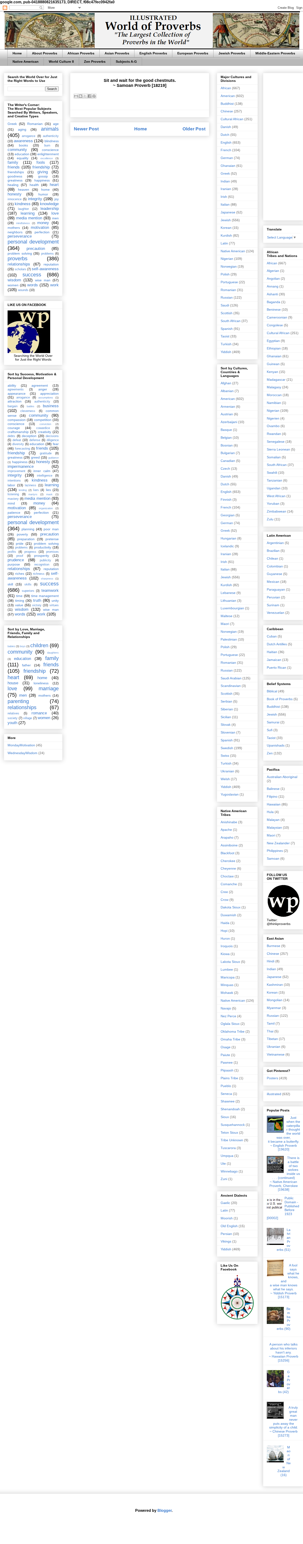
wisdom (14, 280)
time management (45, 596)
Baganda (273, 302)
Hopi (224, 931)
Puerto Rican (276, 667)
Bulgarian (228, 453)
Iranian (226, 189)
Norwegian (229, 266)
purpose (14, 564)
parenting (18, 701)
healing (13, 185)
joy (56, 199)
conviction (45, 424)
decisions (52, 436)
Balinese (273, 789)
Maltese (226, 616)
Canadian (228, 461)
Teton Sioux (229, 1132)
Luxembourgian (232, 608)
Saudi (225, 305)
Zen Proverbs (95, 61)
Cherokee (228, 861)
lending (23, 490)
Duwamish (228, 915)
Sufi (269, 730)
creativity (44, 432)
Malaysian (274, 827)
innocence (15, 199)
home (45, 189)
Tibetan (272, 1039)
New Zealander (278, 843)
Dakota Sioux (231, 907)
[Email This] (76, 96)
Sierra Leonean (278, 449)
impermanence (21, 466)
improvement (16, 471)
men (55, 218)
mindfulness (23, 223)
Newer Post (86, 128)
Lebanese (228, 593)
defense (34, 440)
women (13, 285)
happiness (42, 180)
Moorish (227, 1218)
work (54, 285)
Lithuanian (228, 600)
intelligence (44, 475)
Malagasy (274, 387)
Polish (225, 274)
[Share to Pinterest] (94, 96)
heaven (23, 189)
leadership (49, 208)
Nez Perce (228, 1016)
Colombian (275, 566)
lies (48, 490)
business (51, 406)
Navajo (226, 1008)
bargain (13, 406)
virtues (54, 605)
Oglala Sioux (230, 1024)
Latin (224, 243)
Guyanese (274, 574)
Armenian (228, 406)
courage (14, 428)
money (43, 223)
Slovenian (228, 732)
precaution (36, 248)
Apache (226, 830)
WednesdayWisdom (22, 753)
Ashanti (272, 294)
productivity (42, 547)
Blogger (164, 1511)
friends (14, 167)
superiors (28, 591)
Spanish (227, 329)
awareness (23, 141)
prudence (16, 560)
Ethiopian (274, 348)
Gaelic (225, 1203)
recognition (41, 564)
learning (28, 213)
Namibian (274, 403)
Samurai (273, 722)
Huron (225, 938)
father (26, 665)
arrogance (28, 136)
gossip (43, 176)
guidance (53, 457)
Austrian (227, 414)
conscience (50, 150)
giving (42, 172)
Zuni (224, 1179)
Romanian (35, 124)
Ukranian (227, 771)
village (27, 718)
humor (43, 194)
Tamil (271, 1023)
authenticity (51, 136)
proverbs (17, 258)
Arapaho (227, 837)
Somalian (274, 457)
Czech (225, 468)
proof (19, 555)
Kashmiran (275, 985)
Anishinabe (229, 822)
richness (39, 573)
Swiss (225, 755)
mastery (13, 498)
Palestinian (229, 639)
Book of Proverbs (280, 699)
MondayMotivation (21, 745)
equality (22, 158)
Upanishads (276, 745)
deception (29, 436)
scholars (20, 269)
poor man (51, 529)
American (228, 96)
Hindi (270, 961)
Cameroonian (277, 317)
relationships (19, 264)
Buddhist (227, 104)
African (226, 88)
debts (11, 436)
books (23, 145)
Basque (226, 430)
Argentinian (275, 543)
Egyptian (273, 341)
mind (11, 503)
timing (19, 600)
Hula (270, 812)
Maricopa (228, 977)
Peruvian (273, 597)
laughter (23, 209)
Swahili (272, 472)
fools (40, 162)
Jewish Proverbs (231, 53)
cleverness (27, 411)
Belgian (226, 437)
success (31, 275)
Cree (224, 892)
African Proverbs (80, 53)
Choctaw (227, 876)
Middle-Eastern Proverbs (275, 53)
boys (23, 646)
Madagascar (276, 379)
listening (13, 494)
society (13, 718)
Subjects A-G (126, 61)
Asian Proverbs (117, 53)
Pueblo (226, 1086)
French (226, 150)
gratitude (46, 453)
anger (42, 389)
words (32, 285)
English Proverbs (153, 53)
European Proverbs (192, 53)
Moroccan (274, 395)
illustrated (274, 1094)
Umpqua (227, 1156)
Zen (270, 753)
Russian (227, 297)
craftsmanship (18, 432)
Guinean (273, 364)
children (39, 645)
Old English (229, 1226)
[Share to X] (85, 96)
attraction (15, 401)
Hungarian (228, 538)
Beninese (274, 309)
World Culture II (61, 61)
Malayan (273, 820)
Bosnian (227, 445)
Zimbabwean (276, 511)
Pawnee (227, 1062)
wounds (23, 290)
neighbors (15, 232)
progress (30, 551)
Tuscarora (228, 1148)
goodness (15, 176)
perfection (42, 232)
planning (28, 529)
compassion (17, 420)
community (17, 149)
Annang (272, 286)
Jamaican (274, 660)
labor (11, 485)
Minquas (227, 985)
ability (12, 385)
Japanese (228, 212)
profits (12, 551)
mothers (14, 228)
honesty (15, 194)
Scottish (226, 313)
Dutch (225, 135)
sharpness (47, 578)
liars (36, 490)
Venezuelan (275, 613)
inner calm (41, 471)
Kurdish (226, 235)
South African (231, 321)
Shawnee (228, 1101)
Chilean (272, 558)
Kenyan (272, 372)
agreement (39, 385)
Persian (226, 1234)
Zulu (270, 519)
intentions (14, 480)
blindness (52, 141)
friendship (41, 167)
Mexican (273, 582)
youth (12, 723)
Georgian (228, 515)
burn (47, 145)
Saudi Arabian (231, 678)
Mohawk (227, 993)
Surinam (273, 605)
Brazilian (273, 551)
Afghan (226, 383)
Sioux (225, 1117)
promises (52, 551)
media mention (29, 218)
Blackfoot (227, 853)
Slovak (226, 724)
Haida (225, 923)
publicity (45, 560)
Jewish (226, 220)
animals (50, 129)
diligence (53, 440)
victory (36, 605)
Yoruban (273, 503)
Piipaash (227, 1070)
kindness (23, 204)
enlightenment (48, 154)
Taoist (225, 336)
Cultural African (232, 119)
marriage (49, 688)
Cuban (272, 636)
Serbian (226, 701)
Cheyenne (228, 868)
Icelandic (227, 546)
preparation (26, 539)
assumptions (45, 397)
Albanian (227, 391)
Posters (272, 1078)
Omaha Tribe (230, 1039)
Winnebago (229, 1171)
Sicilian (226, 717)
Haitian (272, 652)
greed (35, 457)
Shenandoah (230, 1109)
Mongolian (274, 1000)
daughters (53, 652)
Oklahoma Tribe (233, 1031)
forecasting (22, 448)
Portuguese (229, 282)
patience (14, 512)
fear (56, 444)
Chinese (227, 111)
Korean (226, 228)
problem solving (20, 253)
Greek (12, 124)
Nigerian (227, 259)
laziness (30, 485)
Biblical (272, 691)
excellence (46, 158)
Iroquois (227, 946)
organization (46, 508)
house (13, 683)
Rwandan (274, 434)
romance (39, 713)
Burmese (273, 946)
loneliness (41, 683)
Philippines (275, 851)
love (55, 213)
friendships (16, 172)
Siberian (227, 709)
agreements (16, 389)
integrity (35, 199)
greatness (15, 180)
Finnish (226, 499)
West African (276, 496)
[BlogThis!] (80, 96)
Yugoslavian (230, 794)
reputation (51, 264)
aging (22, 129)
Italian (225, 204)
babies (11, 646)
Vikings (226, 1241)
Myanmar (274, 1008)
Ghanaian (228, 166)
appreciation (49, 393)
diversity (18, 444)
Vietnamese (276, 1054)
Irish (224, 197)
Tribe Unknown (232, 1140)
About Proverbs (44, 53)
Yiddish (226, 352)
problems (47, 253)
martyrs (32, 494)
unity (55, 600)
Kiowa (225, 954)
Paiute (225, 1055)
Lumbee (227, 969)
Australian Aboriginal (282, 777)
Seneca (226, 1094)
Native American (26, 61)
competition (42, 420)
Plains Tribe (229, 1078)
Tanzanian (274, 480)
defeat (17, 440)
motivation (40, 227)
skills (27, 584)
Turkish (226, 344)
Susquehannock (233, 1125)
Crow (224, 900)
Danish (226, 127)
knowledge (49, 204)
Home (17, 53)
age (56, 124)
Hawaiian (274, 804)
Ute (223, 1163)
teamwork (50, 590)
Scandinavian (231, 686)
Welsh (225, 779)
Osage (226, 1047)
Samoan (273, 858)
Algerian (273, 271)
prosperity (41, 555)
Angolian (273, 278)
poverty (22, 534)
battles (30, 406)
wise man (42, 280)
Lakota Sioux (230, 962)
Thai (270, 1031)
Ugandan (274, 488)
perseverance (20, 236)
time (19, 596)
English (226, 142)
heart (54, 184)
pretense (52, 539)
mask (49, 494)
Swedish (227, 748)
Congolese (275, 325)
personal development (33, 242)
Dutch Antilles (277, 644)
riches (19, 573)
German (227, 158)
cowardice (43, 428)
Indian (225, 181)
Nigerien (273, 418)
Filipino (272, 796)
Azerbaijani (229, 422)
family (13, 162)
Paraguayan (276, 589)
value (19, 605)
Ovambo (273, 426)
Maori (225, 624)
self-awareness (45, 269)
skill (10, 584)
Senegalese (276, 441)
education (22, 154)
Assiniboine (229, 845)
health (34, 185)
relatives (13, 713)
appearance (17, 393)
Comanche (229, 884)
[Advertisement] (283, 146)
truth (37, 600)
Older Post (194, 128)
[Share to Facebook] (89, 96)
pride (19, 543)
